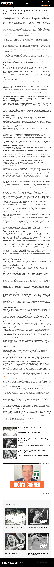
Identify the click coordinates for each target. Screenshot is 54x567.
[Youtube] (48, 2)
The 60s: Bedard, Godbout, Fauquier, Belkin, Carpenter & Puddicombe (34, 439)
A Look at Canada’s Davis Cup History (29, 427)
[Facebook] (43, 2)
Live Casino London (7, 94)
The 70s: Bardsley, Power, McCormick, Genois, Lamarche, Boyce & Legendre (32, 451)
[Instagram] (46, 2)
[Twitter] (51, 2)
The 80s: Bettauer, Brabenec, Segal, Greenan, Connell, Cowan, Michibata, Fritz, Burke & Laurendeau (38, 553)
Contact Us (22, 562)
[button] (27, 3)
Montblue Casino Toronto (8, 376)
